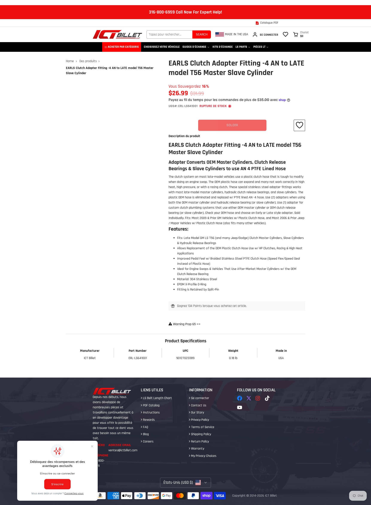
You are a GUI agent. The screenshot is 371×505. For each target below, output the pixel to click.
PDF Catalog (151, 405)
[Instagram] (258, 398)
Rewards (148, 420)
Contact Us (198, 405)
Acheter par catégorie (123, 47)
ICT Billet (271, 495)
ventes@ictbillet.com (122, 450)
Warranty (197, 448)
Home (70, 61)
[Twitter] (248, 398)
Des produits (88, 61)
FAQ (145, 427)
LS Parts (241, 47)
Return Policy (199, 441)
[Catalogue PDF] (266, 23)
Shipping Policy (200, 434)
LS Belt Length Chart (157, 398)
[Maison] (117, 34)
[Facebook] (239, 398)
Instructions (151, 412)
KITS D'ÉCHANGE (223, 47)
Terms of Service (202, 427)
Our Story (197, 412)
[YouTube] (239, 407)
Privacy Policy (199, 420)
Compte (265, 34)
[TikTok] (267, 398)
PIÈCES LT (259, 47)
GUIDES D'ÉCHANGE (194, 47)
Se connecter (199, 398)
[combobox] (169, 34)
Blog (145, 434)
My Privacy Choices (203, 456)
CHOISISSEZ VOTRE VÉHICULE (162, 47)
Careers (148, 441)
